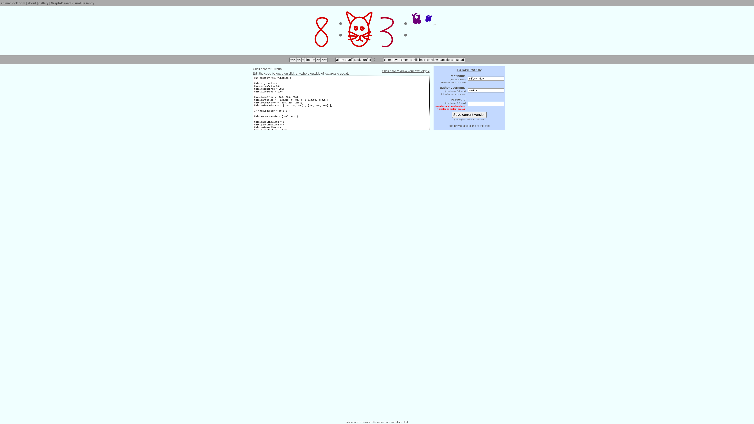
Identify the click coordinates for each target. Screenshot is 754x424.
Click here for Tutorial (268, 69)
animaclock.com (13, 3)
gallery (43, 3)
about (31, 3)
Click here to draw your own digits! (406, 71)
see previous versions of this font (469, 126)
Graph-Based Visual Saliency (72, 3)
